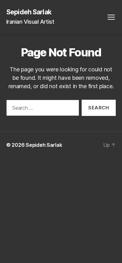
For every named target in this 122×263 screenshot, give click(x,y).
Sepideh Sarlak (28, 12)
